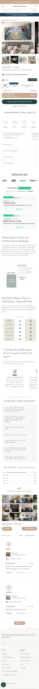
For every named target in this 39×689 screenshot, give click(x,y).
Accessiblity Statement (8, 675)
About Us (4, 654)
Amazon (4, 309)
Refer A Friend (6, 668)
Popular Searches (7, 657)
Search (4, 661)
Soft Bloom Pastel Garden (18, 598)
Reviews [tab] (7, 524)
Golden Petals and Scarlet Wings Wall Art (17, 70)
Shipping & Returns (26, 657)
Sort (21, 535)
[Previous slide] (3, 379)
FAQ (21, 664)
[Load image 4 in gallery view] (32, 60)
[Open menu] (3, 684)
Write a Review (31, 529)
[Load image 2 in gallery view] (14, 60)
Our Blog (23, 668)
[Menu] (3, 6)
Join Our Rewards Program (10, 671)
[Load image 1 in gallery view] (6, 60)
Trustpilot (16, 309)
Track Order (5, 664)
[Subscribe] (34, 643)
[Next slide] (35, 379)
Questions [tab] (18, 524)
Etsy (9, 309)
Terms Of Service (25, 661)
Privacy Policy (24, 654)
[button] (11, 67)
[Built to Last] (23, 60)
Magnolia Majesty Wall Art (19, 555)
